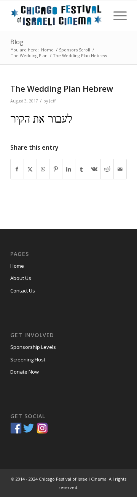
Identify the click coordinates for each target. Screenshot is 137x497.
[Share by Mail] (120, 169)
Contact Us (22, 290)
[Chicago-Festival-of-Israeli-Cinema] (57, 15)
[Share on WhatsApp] (43, 169)
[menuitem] (116, 15)
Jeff (52, 101)
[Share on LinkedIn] (68, 169)
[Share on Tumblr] (81, 169)
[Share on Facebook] (17, 169)
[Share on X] (30, 169)
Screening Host (27, 359)
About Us (20, 278)
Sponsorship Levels (33, 347)
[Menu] (116, 15)
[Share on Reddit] (107, 169)
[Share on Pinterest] (55, 169)
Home (17, 265)
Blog (17, 42)
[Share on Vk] (94, 169)
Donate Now (24, 371)
